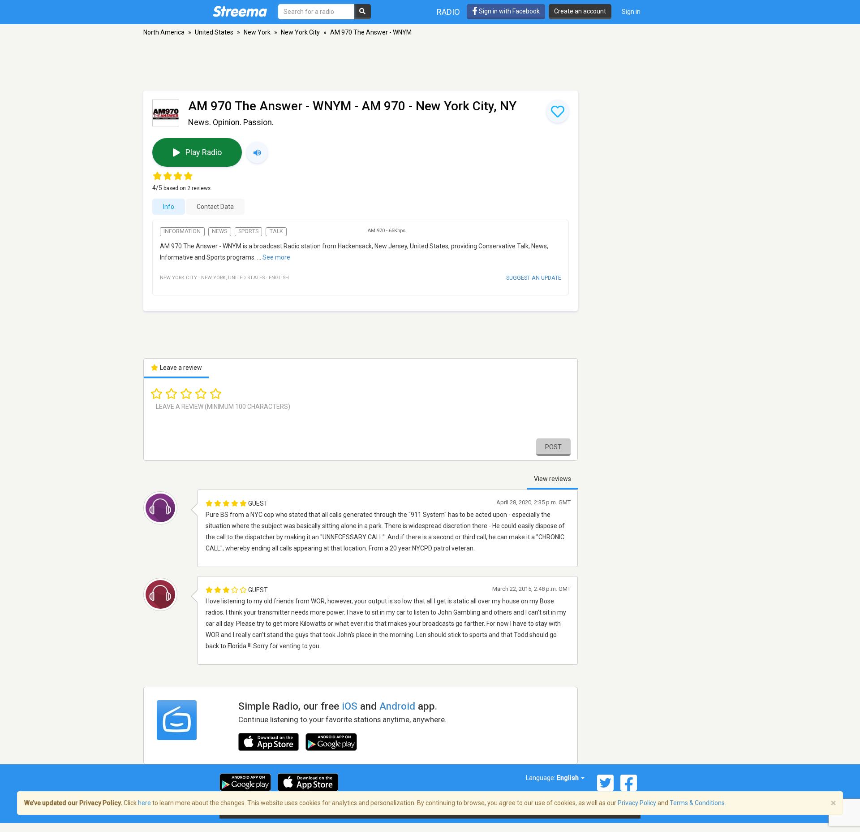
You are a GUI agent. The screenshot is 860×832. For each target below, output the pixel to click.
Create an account (580, 11)
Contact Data (215, 206)
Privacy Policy (637, 802)
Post (553, 447)
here (144, 802)
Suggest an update (533, 277)
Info (168, 206)
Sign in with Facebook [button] (508, 11)
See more (276, 257)
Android (397, 706)
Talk (276, 231)
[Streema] (240, 11)
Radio (448, 12)
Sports (248, 231)
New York (257, 32)
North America (164, 32)
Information (182, 231)
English (568, 777)
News (219, 231)
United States (214, 32)
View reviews (552, 478)
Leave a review (180, 367)
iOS (349, 706)
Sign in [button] (631, 11)
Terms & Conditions (697, 802)
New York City (300, 32)
